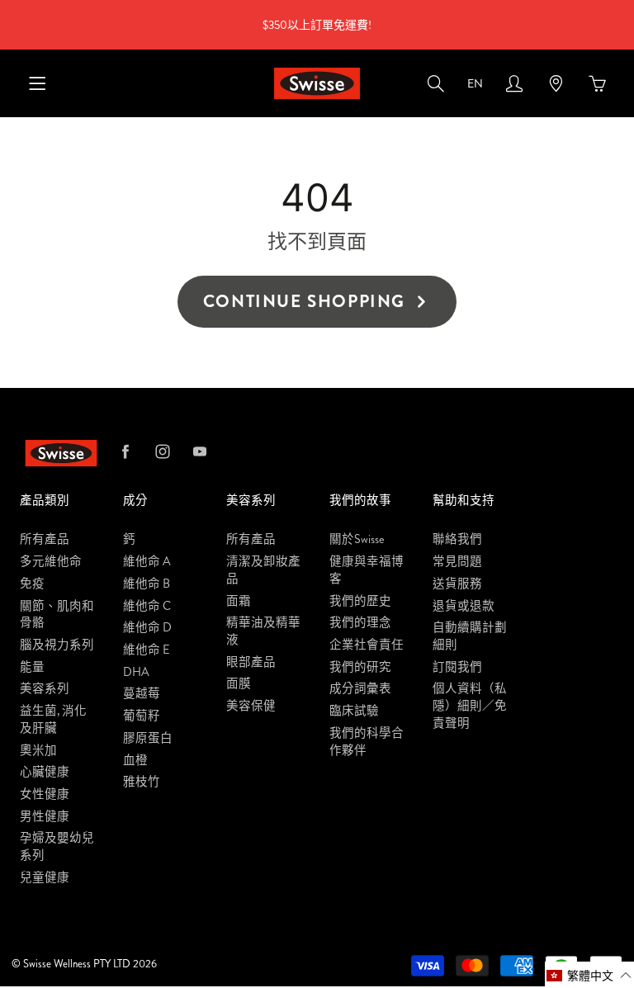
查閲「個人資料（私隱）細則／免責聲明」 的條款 (332, 573)
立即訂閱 (317, 636)
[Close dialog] (599, 381)
